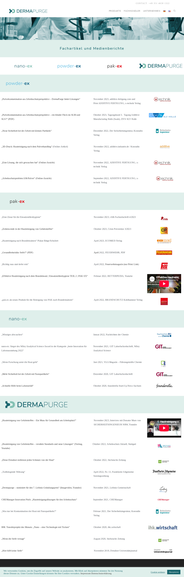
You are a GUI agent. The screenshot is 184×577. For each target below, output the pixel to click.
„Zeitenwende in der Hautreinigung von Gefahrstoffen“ (27, 229)
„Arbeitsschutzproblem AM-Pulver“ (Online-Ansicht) (26, 178)
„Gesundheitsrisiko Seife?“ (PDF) (17, 252)
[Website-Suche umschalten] (174, 11)
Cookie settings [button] (158, 572)
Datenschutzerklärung (101, 573)
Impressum (85, 573)
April (109, 252)
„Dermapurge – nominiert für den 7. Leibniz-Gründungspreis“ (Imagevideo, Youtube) (41, 487)
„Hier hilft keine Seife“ (12, 550)
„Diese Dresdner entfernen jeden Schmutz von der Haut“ (28, 460)
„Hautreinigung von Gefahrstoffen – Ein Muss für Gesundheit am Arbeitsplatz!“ (38, 420)
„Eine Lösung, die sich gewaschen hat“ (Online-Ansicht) (28, 162)
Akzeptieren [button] (174, 572)
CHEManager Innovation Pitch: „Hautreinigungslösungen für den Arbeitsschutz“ (39, 499)
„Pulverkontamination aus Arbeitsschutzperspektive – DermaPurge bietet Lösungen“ (40, 99)
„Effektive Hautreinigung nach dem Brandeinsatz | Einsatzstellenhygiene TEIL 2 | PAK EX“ (44, 276)
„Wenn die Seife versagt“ (13, 539)
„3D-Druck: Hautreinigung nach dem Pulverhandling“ (26, 146)
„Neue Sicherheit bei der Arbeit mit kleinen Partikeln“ (26, 131)
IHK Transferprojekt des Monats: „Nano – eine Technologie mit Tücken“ (35, 527)
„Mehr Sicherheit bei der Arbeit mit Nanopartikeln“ (25, 374)
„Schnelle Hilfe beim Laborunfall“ (17, 386)
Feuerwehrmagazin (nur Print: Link (121, 264)
